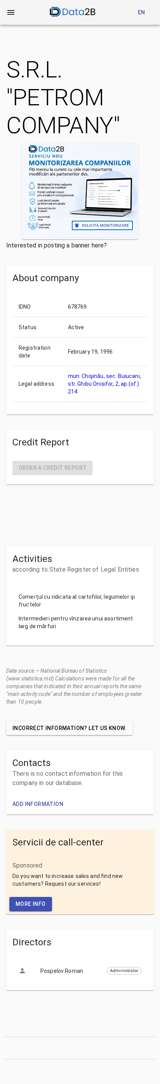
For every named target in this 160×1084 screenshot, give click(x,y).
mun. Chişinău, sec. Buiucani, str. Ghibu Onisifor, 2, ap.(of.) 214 (104, 384)
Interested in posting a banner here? (56, 245)
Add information (37, 804)
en (141, 12)
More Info (31, 904)
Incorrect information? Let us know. (69, 728)
